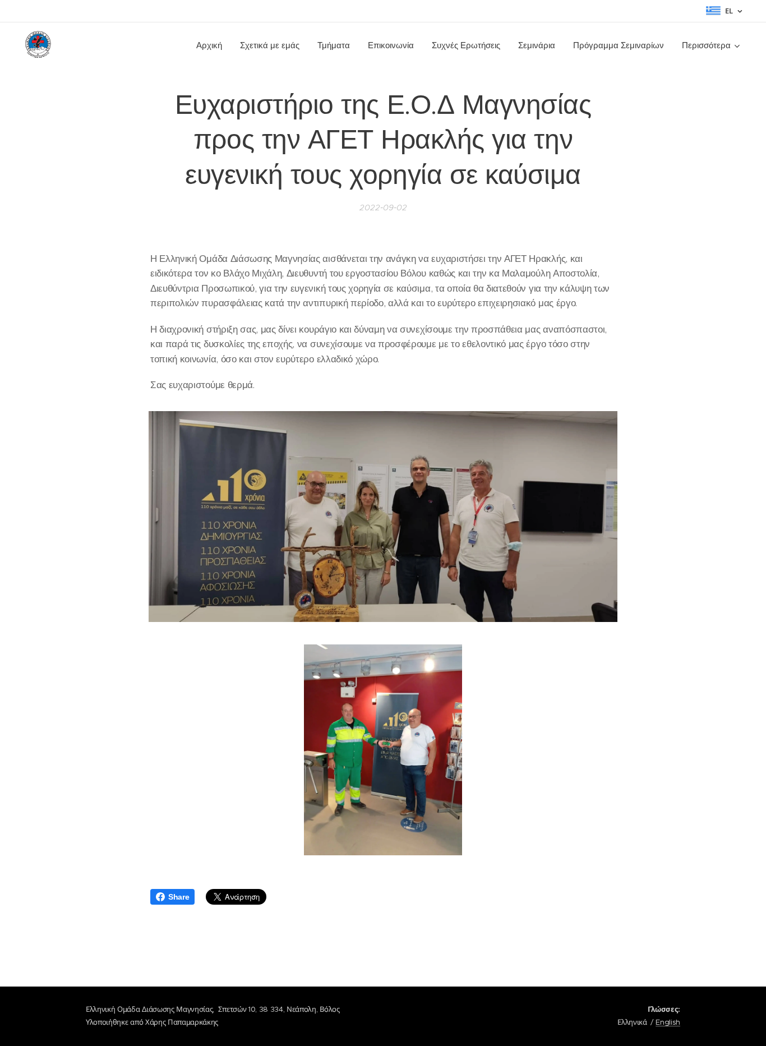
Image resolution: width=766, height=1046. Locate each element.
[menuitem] (212, 45)
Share (178, 896)
